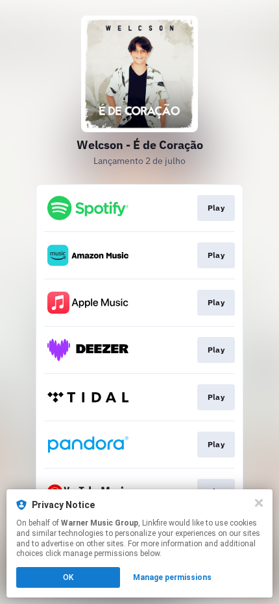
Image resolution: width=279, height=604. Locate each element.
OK (68, 577)
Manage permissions (172, 577)
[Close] (259, 503)
